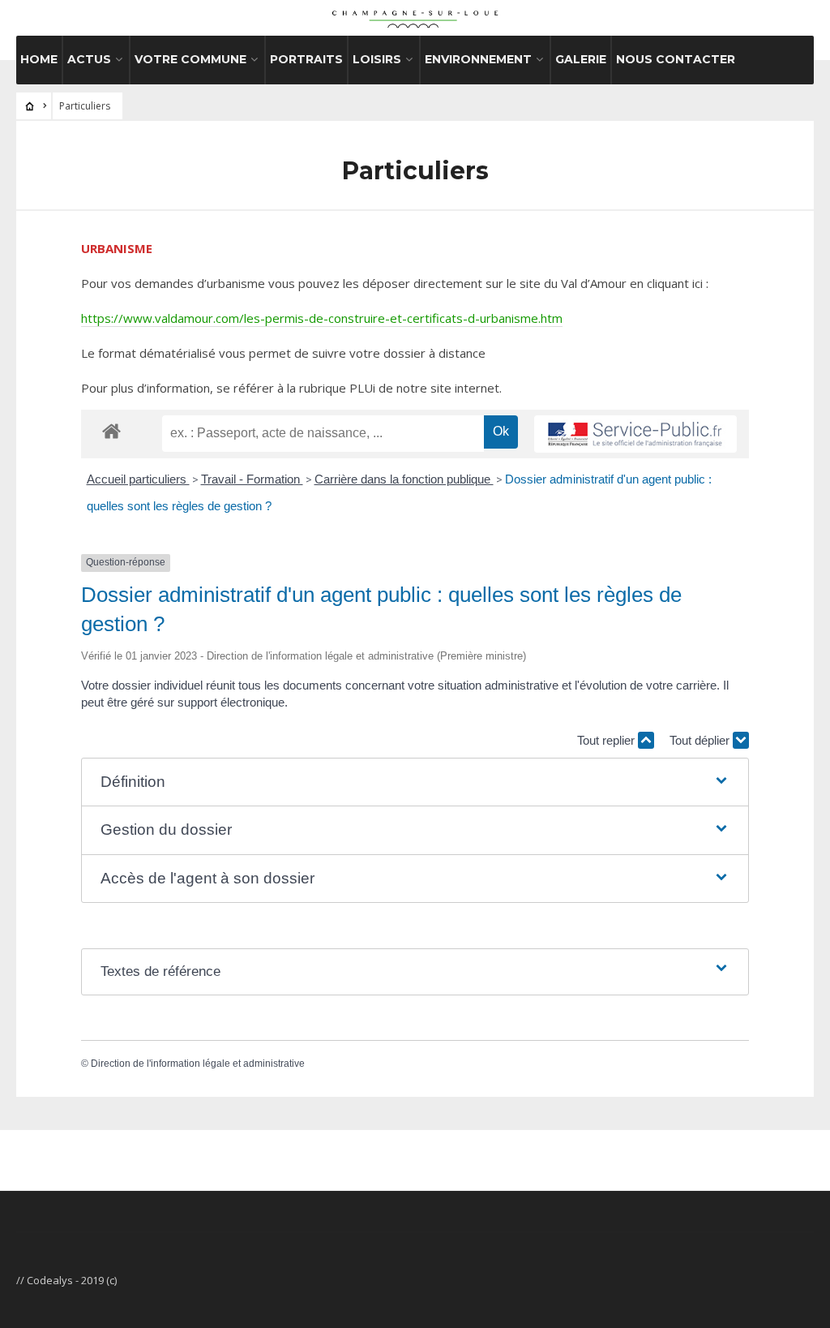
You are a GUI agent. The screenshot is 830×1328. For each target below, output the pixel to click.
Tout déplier (701, 740)
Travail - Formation (252, 479)
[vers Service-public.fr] (635, 434)
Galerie (580, 59)
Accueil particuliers (138, 479)
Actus (89, 59)
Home (39, 59)
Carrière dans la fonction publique (404, 479)
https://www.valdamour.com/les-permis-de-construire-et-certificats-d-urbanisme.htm (322, 318)
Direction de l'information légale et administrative (198, 1063)
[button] (415, 782)
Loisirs (377, 59)
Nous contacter (675, 59)
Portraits (306, 59)
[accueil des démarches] (111, 430)
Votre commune (190, 59)
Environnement (478, 59)
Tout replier (607, 740)
